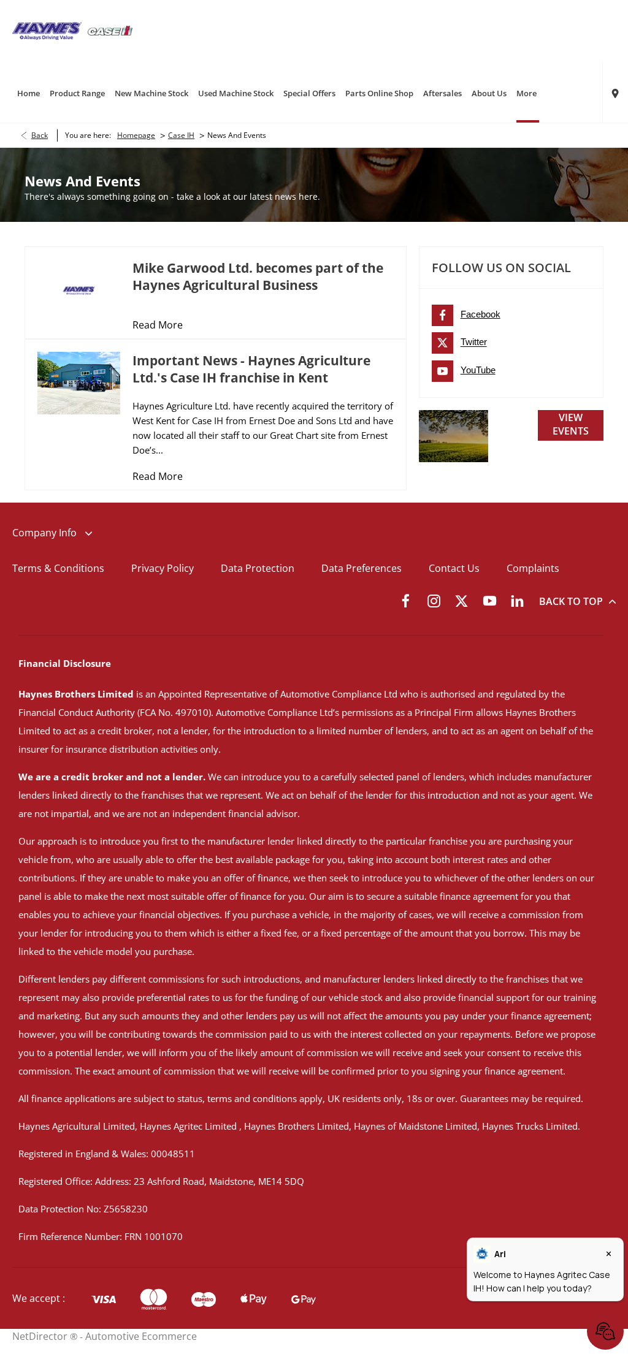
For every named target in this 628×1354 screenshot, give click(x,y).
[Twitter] (461, 600)
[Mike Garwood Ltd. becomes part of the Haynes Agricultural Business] (78, 290)
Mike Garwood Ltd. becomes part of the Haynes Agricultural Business (257, 276)
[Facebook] (405, 600)
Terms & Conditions (58, 568)
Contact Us (454, 568)
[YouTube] (489, 600)
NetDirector (41, 1336)
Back (39, 135)
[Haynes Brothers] (47, 31)
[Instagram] (433, 600)
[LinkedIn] (517, 600)
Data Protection (257, 568)
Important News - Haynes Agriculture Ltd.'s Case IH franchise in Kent (251, 369)
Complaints (533, 568)
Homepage (136, 135)
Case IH (181, 135)
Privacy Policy (162, 568)
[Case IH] (110, 31)
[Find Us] (615, 92)
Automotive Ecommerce (141, 1336)
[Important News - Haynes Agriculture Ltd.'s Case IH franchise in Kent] (78, 383)
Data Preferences (361, 568)
